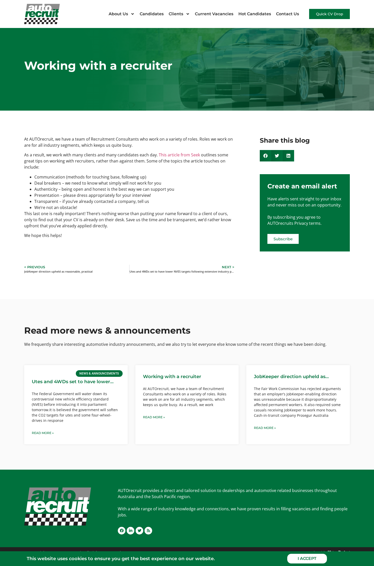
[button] (265, 155)
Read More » (43, 433)
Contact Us (287, 13)
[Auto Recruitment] (42, 14)
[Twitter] (139, 530)
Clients (176, 13)
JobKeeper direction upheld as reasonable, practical (289, 377)
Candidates (152, 13)
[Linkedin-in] (130, 530)
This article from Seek (179, 155)
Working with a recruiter (172, 376)
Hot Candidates (254, 13)
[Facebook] (121, 530)
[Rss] (148, 530)
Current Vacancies (214, 13)
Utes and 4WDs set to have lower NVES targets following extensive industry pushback (71, 382)
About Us (118, 13)
